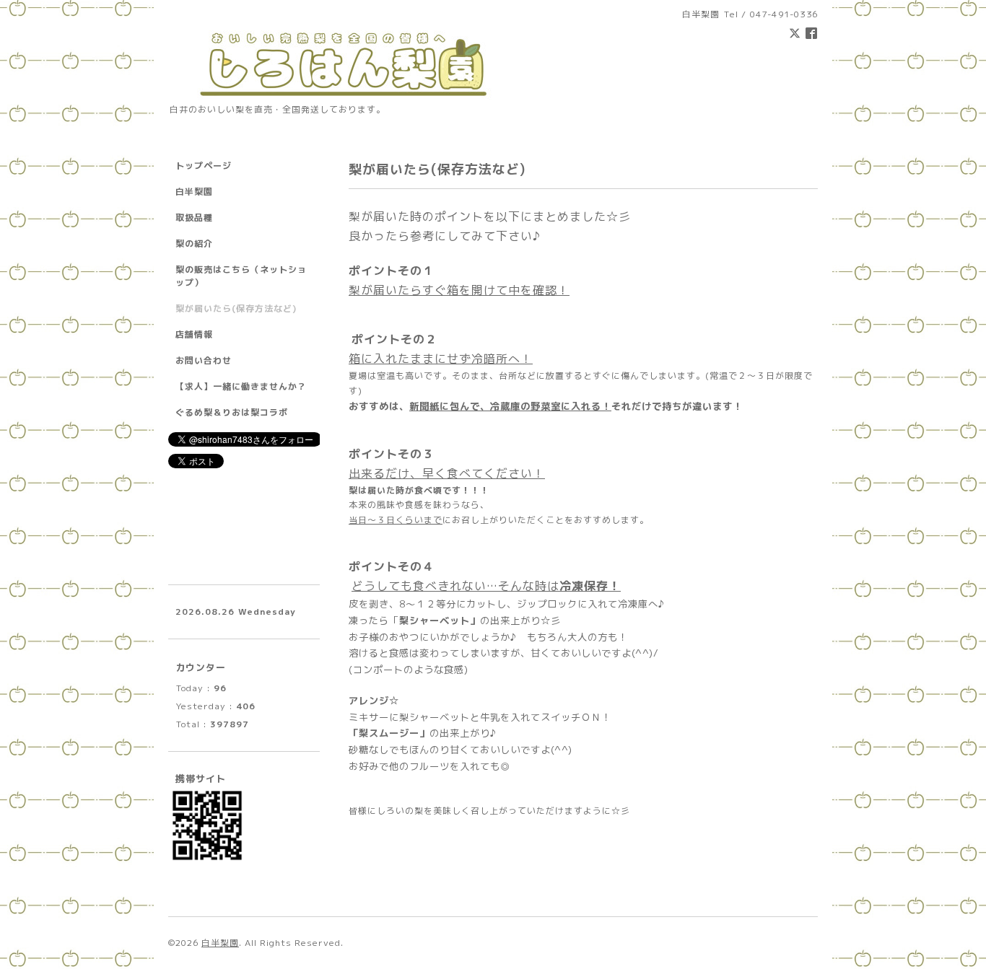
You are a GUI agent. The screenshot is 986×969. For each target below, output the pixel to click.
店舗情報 (194, 334)
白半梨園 (194, 191)
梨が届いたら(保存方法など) (236, 308)
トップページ (203, 165)
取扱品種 (194, 217)
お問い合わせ (203, 360)
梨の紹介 (194, 243)
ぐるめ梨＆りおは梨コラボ (231, 412)
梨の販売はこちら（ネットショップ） (241, 276)
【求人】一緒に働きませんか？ (241, 386)
